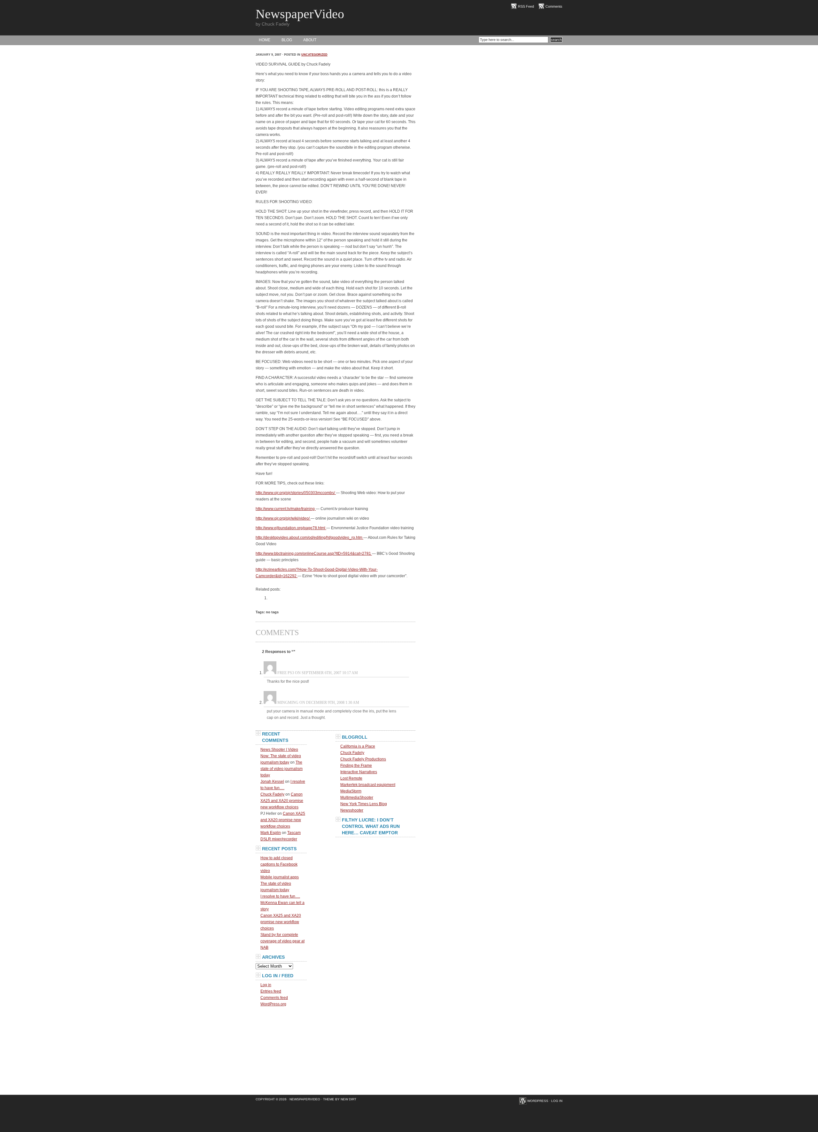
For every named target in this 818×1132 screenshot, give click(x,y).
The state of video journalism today (281, 768)
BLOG (287, 40)
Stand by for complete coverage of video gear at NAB (282, 941)
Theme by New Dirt (339, 1099)
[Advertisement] (375, 879)
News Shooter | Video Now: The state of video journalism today (280, 756)
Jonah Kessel (272, 781)
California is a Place (357, 746)
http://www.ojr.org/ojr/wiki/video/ (283, 518)
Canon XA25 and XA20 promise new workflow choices (281, 800)
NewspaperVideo (300, 14)
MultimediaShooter (356, 797)
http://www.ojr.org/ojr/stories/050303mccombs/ (296, 493)
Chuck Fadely (272, 794)
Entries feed (270, 991)
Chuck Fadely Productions (363, 759)
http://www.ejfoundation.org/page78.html (291, 528)
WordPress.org (273, 1004)
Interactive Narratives (358, 772)
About (309, 40)
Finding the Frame (356, 765)
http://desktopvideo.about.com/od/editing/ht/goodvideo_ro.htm (309, 537)
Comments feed (274, 997)
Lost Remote (351, 778)
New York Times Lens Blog (363, 804)
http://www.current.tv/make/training (286, 509)
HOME (264, 40)
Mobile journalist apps (279, 877)
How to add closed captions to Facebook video (278, 864)
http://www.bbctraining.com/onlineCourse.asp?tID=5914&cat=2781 (314, 553)
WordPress (537, 1101)
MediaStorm (350, 791)
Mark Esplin (270, 832)
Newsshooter (351, 810)
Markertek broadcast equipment (367, 784)
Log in (265, 985)
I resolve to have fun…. (280, 896)
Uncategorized (314, 54)
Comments (553, 6)
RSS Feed (526, 6)
